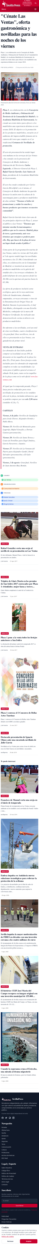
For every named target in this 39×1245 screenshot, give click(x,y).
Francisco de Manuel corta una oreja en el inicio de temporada (19, 801)
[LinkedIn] (13, 1118)
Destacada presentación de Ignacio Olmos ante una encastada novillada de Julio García (18, 739)
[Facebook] (3, 1118)
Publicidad (5, 1216)
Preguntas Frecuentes (9, 1219)
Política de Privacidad (9, 1173)
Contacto (5, 1185)
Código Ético (6, 1171)
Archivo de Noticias (8, 1155)
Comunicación (6, 1147)
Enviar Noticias (7, 1222)
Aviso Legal (5, 1182)
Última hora (6, 1130)
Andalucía (5, 1136)
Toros (3, 1144)
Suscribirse (19, 1206)
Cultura (4, 1150)
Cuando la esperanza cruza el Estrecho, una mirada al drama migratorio (19, 1070)
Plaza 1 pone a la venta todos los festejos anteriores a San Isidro (19, 639)
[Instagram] (10, 1118)
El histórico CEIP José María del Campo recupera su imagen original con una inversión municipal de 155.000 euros (19, 995)
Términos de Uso (7, 1179)
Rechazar (10, 1241)
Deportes (5, 1141)
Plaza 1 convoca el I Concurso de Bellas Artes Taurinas (19, 714)
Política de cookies (8, 1237)
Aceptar (28, 1241)
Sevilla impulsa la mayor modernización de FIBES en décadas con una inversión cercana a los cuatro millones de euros (19, 937)
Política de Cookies (8, 1176)
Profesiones (5, 1153)
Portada (4, 1127)
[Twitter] (6, 1118)
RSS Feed (5, 1158)
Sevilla (4, 1133)
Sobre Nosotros (7, 1168)
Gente (4, 1139)
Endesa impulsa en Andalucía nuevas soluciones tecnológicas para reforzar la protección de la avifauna (19, 878)
